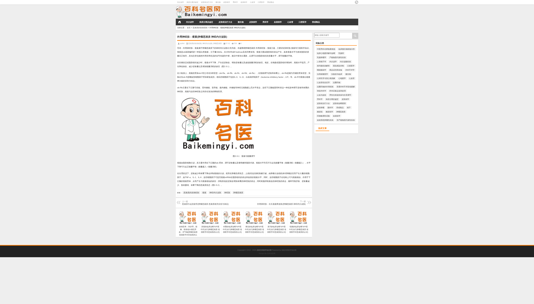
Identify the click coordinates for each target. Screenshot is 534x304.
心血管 (252, 2)
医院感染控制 (338, 66)
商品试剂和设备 (335, 70)
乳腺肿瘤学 (321, 57)
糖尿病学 (329, 112)
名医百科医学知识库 (288, 250)
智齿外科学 (321, 91)
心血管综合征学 (323, 82)
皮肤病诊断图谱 (339, 103)
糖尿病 (319, 112)
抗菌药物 (336, 82)
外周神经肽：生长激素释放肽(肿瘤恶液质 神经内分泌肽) (281, 204)
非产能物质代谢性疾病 (346, 120)
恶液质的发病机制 (200, 28)
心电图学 (342, 78)
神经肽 (227, 192)
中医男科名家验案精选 (326, 49)
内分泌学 (180, 2)
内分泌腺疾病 (345, 62)
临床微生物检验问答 (346, 49)
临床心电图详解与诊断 (326, 53)
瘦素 (204, 192)
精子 (349, 108)
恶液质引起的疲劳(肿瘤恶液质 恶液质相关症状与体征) (205, 204)
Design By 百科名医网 (267, 253)
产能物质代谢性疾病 (337, 57)
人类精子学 (321, 62)
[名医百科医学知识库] (213, 11)
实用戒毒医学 (322, 74)
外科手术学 (349, 70)
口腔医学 (261, 2)
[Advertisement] (83, 276)
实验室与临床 (336, 74)
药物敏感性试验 (323, 116)
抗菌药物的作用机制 (325, 87)
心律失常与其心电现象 (326, 78)
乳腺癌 (341, 53)
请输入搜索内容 (320, 34)
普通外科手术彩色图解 (346, 87)
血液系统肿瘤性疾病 (325, 120)
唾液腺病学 (321, 70)
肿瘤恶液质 (340, 112)
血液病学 (244, 2)
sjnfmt (182, 43)
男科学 (235, 2)
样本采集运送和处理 (337, 91)
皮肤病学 (226, 2)
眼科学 (330, 108)
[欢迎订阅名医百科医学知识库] (356, 2)
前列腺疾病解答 (323, 66)
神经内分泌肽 (207, 43)
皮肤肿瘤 (320, 108)
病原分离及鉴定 (192, 2)
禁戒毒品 (270, 2)
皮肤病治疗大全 (207, 2)
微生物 (218, 2)
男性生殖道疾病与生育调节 (340, 95)
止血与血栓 (321, 95)
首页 (179, 22)
